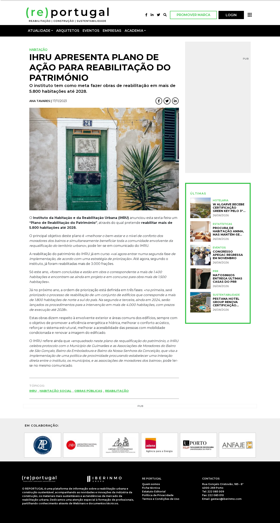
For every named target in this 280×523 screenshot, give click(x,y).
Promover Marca (193, 15)
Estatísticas (222, 223)
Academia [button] (134, 31)
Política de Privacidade (157, 495)
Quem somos (151, 484)
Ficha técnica (151, 487)
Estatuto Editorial (154, 491)
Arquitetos (67, 31)
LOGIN (231, 15)
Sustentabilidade (226, 294)
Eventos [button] (91, 31)
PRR (215, 271)
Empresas (112, 31)
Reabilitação (117, 391)
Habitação (38, 49)
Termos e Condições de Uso (160, 498)
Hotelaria (220, 200)
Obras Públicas (88, 391)
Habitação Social (56, 391)
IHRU (33, 391)
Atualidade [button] (39, 31)
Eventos (219, 247)
